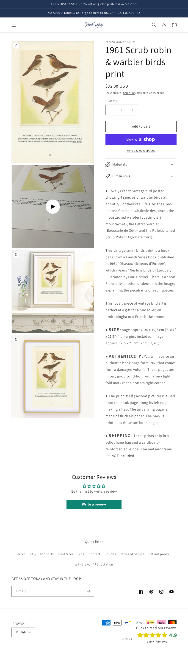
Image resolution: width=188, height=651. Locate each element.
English (21, 632)
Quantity (111, 101)
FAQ (33, 554)
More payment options (141, 150)
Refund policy (159, 554)
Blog (81, 554)
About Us (47, 554)
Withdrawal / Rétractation (94, 564)
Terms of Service (132, 554)
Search (21, 554)
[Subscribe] (89, 591)
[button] (14, 25)
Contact (94, 554)
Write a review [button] (94, 504)
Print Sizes (65, 554)
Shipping (129, 92)
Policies (110, 554)
